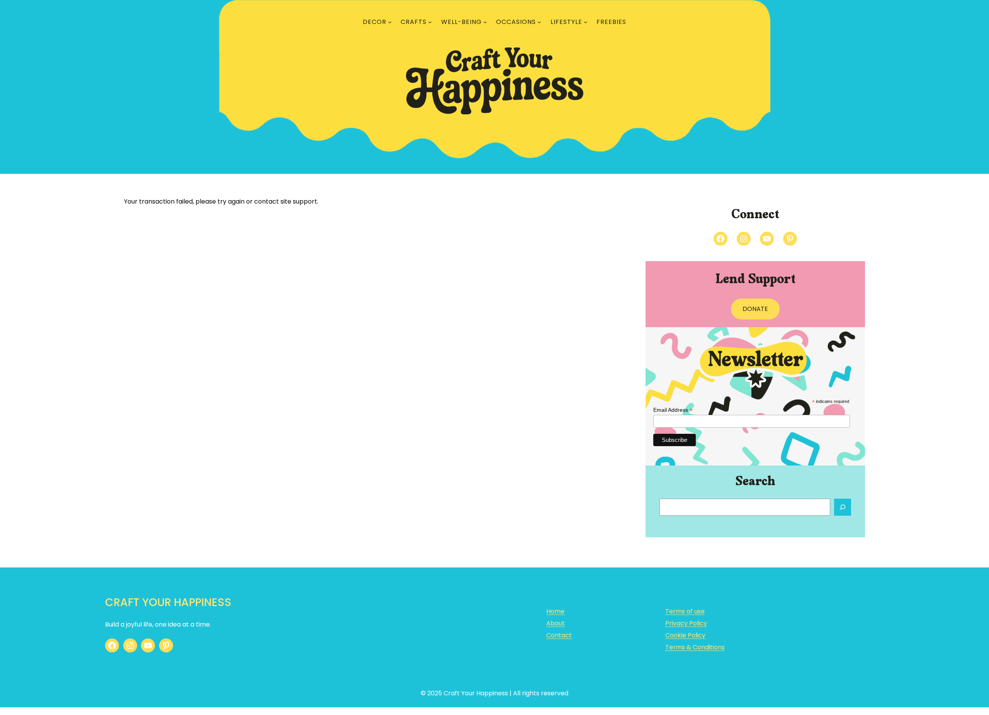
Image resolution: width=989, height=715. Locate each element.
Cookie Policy (685, 635)
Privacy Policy (686, 623)
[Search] (842, 507)
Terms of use (685, 611)
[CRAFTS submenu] (430, 22)
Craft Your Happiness (168, 602)
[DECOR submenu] (390, 22)
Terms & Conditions (695, 647)
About (555, 623)
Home (555, 611)
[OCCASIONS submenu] (539, 22)
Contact (559, 635)
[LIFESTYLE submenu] (586, 22)
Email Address (673, 410)
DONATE (755, 308)
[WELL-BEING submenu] (485, 22)
